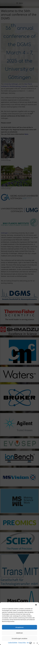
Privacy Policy (22, 642)
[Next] (37, 643)
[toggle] (31, 643)
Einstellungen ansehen (19, 638)
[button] (36, 605)
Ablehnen (19, 633)
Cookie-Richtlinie (12, 642)
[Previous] (34, 643)
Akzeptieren (19, 627)
